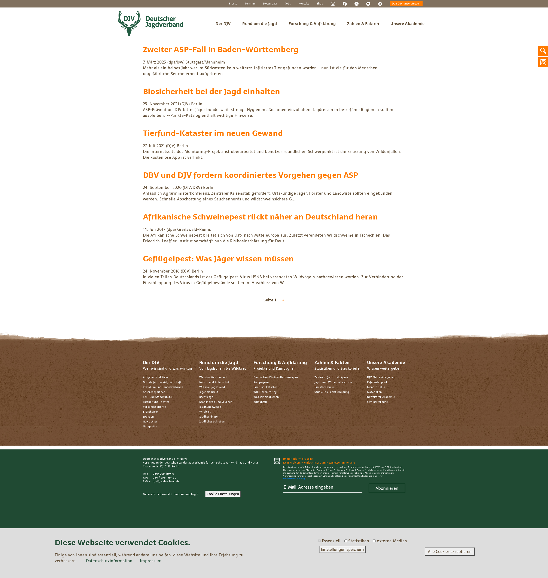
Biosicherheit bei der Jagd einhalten (211, 91)
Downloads (270, 4)
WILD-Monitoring (265, 392)
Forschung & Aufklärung (312, 24)
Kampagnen (261, 382)
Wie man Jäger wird (212, 387)
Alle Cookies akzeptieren (450, 551)
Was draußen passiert (213, 377)
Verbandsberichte (154, 407)
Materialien (374, 392)
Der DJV (223, 24)
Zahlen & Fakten (363, 24)
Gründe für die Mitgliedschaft (162, 382)
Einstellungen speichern (342, 549)
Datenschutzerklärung (294, 478)
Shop (320, 4)
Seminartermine (377, 402)
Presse (233, 4)
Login (194, 494)
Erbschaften (151, 412)
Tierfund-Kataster (265, 387)
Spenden (148, 417)
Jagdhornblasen (209, 417)
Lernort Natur (376, 387)
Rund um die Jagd (259, 24)
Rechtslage (206, 397)
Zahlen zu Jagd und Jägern (331, 377)
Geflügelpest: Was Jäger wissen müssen (218, 258)
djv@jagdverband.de (166, 481)
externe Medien (392, 541)
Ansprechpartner (154, 392)
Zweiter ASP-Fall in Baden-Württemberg (221, 49)
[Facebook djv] (345, 3)
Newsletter (150, 421)
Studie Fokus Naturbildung (331, 392)
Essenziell (331, 541)
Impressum (181, 494)
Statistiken (358, 541)
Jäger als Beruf (208, 392)
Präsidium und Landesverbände (163, 387)
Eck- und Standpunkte (157, 397)
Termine (250, 4)
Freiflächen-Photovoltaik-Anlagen (275, 377)
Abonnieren (386, 488)
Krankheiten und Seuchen (215, 402)
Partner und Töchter (156, 402)
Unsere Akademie (407, 24)
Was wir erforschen (266, 397)
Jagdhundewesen (210, 407)
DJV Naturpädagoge (380, 377)
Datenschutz (151, 494)
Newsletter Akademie (381, 397)
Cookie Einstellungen (223, 494)
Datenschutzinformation (109, 561)
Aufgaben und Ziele (155, 377)
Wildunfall (260, 402)
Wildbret (205, 412)
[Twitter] (356, 3)
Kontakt (304, 4)
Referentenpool (377, 382)
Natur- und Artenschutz (215, 382)
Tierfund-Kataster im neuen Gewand (213, 133)
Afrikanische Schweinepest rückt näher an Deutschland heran (260, 216)
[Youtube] (368, 3)
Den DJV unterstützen (406, 4)
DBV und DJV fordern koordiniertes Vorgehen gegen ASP (250, 175)
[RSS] (380, 3)
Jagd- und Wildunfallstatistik (333, 382)
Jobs (288, 4)
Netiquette (150, 426)
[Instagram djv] (333, 3)
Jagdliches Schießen (212, 421)
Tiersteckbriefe (324, 387)
